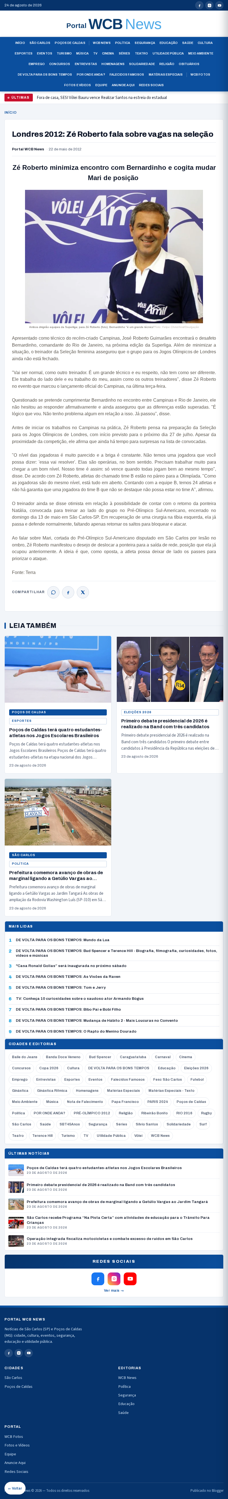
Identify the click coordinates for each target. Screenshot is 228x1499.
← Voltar (15, 1488)
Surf (203, 1124)
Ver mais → (114, 1290)
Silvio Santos (147, 1124)
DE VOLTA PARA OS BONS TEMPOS (118, 1068)
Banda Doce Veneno (63, 1057)
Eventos (44, 53)
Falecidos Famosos (127, 74)
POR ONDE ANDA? (49, 1113)
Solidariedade (142, 64)
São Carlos (40, 42)
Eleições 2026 (138, 712)
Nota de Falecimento (85, 1102)
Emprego (37, 64)
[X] (83, 592)
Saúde (187, 42)
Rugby (206, 1113)
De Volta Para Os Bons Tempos (45, 74)
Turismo (64, 53)
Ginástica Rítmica (52, 1091)
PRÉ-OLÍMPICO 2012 (92, 1113)
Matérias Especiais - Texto (171, 1091)
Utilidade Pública (168, 53)
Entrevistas (86, 64)
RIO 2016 (184, 1113)
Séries (124, 53)
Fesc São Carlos (167, 1080)
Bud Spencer (100, 1057)
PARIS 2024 (157, 1102)
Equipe (101, 85)
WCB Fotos (200, 74)
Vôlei (138, 1136)
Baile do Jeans (24, 1057)
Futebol (197, 1080)
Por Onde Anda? (91, 74)
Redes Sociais (151, 85)
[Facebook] (68, 592)
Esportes (24, 53)
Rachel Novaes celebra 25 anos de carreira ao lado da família (88, 100)
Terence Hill (42, 1136)
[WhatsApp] (53, 592)
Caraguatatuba (133, 1057)
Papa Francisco (125, 1102)
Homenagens (113, 64)
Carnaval (162, 1057)
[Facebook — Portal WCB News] (199, 5)
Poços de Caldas (70, 42)
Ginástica (20, 1091)
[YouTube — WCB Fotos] (219, 5)
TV (95, 53)
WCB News (102, 42)
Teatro (141, 53)
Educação (169, 42)
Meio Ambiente (200, 53)
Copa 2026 (48, 1068)
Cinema (108, 53)
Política (122, 42)
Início (20, 42)
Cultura (205, 42)
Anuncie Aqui (123, 85)
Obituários (189, 64)
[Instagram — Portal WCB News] (209, 5)
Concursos (59, 64)
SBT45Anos (70, 1124)
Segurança (145, 42)
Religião (166, 64)
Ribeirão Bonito (154, 1113)
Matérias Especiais (166, 74)
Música (82, 53)
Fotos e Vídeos (77, 85)
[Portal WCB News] (114, 23)
